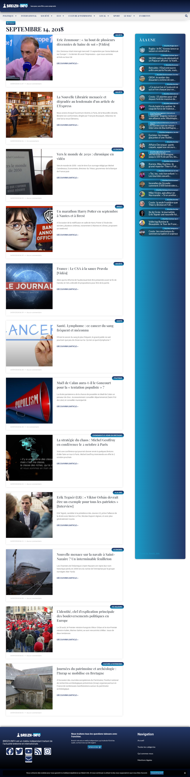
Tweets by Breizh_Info (149, 553)
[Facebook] (9, 751)
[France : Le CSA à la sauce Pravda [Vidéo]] (29, 286)
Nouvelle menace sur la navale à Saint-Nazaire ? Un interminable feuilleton (86, 556)
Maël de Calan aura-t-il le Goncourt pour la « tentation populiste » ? (84, 384)
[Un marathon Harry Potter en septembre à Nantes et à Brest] (29, 229)
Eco (59, 15)
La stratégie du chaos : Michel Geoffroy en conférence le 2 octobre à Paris (86, 442)
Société (45, 15)
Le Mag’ (128, 15)
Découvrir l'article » (67, 63)
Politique (8, 15)
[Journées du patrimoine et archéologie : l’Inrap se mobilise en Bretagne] (29, 686)
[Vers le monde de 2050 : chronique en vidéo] (29, 172)
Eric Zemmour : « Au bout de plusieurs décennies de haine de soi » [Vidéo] (86, 41)
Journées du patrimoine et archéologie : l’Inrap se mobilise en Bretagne (86, 670)
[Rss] (38, 751)
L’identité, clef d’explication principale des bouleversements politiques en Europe (85, 616)
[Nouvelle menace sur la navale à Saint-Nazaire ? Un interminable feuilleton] (29, 572)
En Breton (144, 15)
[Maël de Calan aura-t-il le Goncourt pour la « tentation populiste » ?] (29, 401)
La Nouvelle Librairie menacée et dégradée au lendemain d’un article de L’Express (86, 101)
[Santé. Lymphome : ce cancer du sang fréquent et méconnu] (29, 343)
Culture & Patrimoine (80, 15)
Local (102, 15)
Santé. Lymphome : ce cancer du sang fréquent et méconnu (85, 327)
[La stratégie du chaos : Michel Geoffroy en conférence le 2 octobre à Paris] (29, 458)
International (29, 15)
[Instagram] (47, 751)
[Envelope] (28, 758)
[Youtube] (28, 751)
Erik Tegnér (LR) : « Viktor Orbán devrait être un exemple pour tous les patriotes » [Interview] (87, 501)
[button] (186, 16)
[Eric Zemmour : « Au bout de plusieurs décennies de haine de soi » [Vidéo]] (29, 58)
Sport (116, 15)
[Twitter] (19, 751)
